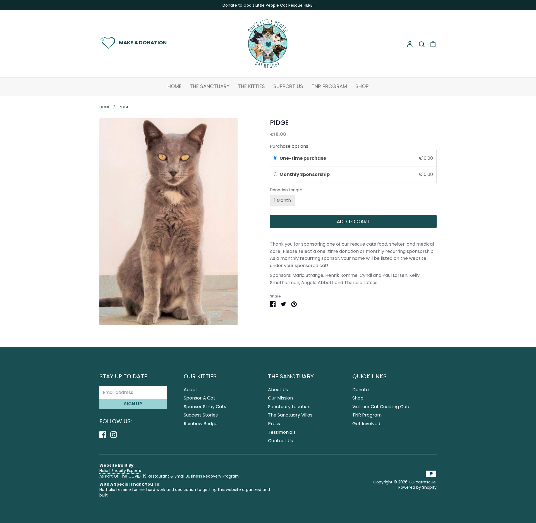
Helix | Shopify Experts (120, 470)
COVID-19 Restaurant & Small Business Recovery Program (183, 476)
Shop (361, 86)
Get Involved (366, 423)
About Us (278, 389)
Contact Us (280, 440)
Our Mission (280, 398)
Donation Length (286, 190)
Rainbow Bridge (200, 423)
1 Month (282, 200)
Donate (360, 389)
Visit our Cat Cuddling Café (381, 406)
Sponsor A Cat (199, 398)
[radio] (275, 158)
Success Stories (201, 415)
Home (174, 86)
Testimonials (282, 432)
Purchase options (289, 146)
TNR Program (329, 86)
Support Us (288, 86)
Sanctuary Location (289, 406)
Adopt (190, 389)
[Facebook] (104, 434)
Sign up (133, 404)
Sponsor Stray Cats (205, 406)
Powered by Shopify (417, 487)
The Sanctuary (209, 86)
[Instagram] (115, 434)
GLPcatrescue (422, 482)
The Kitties (251, 86)
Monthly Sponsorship (305, 174)
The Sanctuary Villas (290, 415)
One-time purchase (302, 158)
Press (274, 423)
